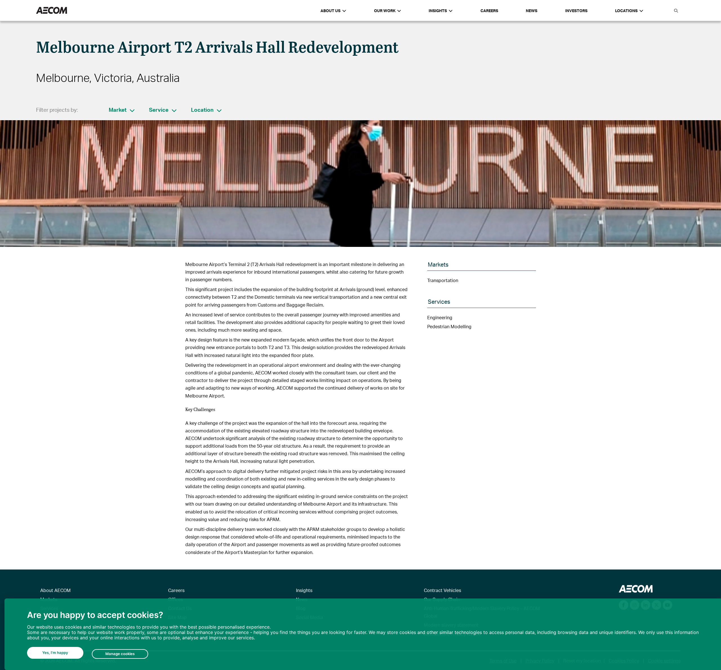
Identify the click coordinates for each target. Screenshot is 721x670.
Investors (576, 10)
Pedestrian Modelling (449, 326)
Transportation (442, 280)
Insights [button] (438, 10)
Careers (489, 10)
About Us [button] (331, 10)
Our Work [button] (384, 10)
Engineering (439, 317)
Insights (304, 590)
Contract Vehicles (442, 590)
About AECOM (55, 590)
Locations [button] (626, 10)
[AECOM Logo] (51, 10)
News (531, 10)
